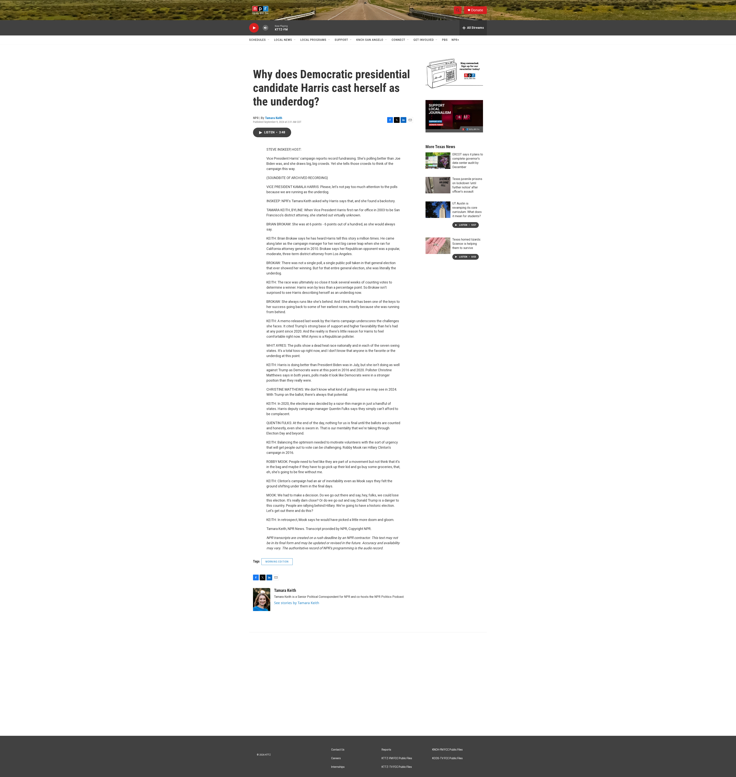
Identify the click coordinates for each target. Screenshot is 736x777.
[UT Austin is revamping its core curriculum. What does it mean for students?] (438, 209)
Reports (386, 749)
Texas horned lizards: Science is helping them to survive (466, 244)
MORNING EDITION (277, 561)
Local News (283, 39)
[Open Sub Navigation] (268, 39)
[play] (254, 28)
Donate (477, 10)
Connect (398, 39)
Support (341, 39)
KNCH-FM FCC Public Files (447, 749)
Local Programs (313, 39)
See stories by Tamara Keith (296, 602)
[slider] (271, 28)
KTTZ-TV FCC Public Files (397, 767)
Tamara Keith (273, 118)
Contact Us (337, 749)
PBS (445, 39)
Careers (336, 758)
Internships (338, 767)
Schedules (257, 39)
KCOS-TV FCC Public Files (447, 758)
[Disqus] (368, 684)
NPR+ (455, 39)
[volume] (265, 28)
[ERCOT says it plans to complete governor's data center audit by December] (438, 160)
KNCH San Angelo (369, 39)
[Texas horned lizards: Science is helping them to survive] (438, 245)
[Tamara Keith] (261, 599)
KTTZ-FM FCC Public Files (397, 758)
